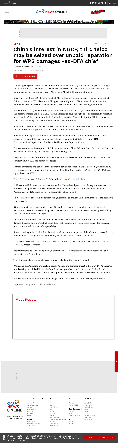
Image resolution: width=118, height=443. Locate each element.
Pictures (86, 411)
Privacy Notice (31, 409)
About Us (30, 401)
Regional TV (88, 419)
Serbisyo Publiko (55, 417)
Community (88, 405)
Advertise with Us (32, 405)
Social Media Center (75, 415)
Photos (71, 403)
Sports (51, 405)
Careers (29, 407)
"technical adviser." (78, 179)
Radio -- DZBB (73, 405)
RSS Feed (72, 411)
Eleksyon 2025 (54, 426)
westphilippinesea (28, 284)
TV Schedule (31, 426)
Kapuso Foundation (90, 415)
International (88, 407)
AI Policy (30, 413)
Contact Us (30, 403)
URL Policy (30, 411)
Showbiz (52, 413)
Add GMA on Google (25, 76)
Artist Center (88, 403)
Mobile (71, 413)
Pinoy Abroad (54, 407)
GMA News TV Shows (33, 424)
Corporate (87, 417)
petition (35, 135)
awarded (99, 157)
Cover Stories (54, 424)
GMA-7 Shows (31, 421)
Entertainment (88, 401)
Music (86, 413)
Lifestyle (52, 415)
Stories (71, 423)
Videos (71, 401)
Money (52, 403)
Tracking (52, 422)
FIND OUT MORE (108, 437)
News (14, 3)
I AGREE (91, 437)
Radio (86, 409)
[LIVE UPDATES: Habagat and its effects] (59, 22)
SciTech (52, 411)
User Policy (30, 415)
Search (71, 421)
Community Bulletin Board (58, 419)
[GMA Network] (6, 3)
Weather (52, 409)
